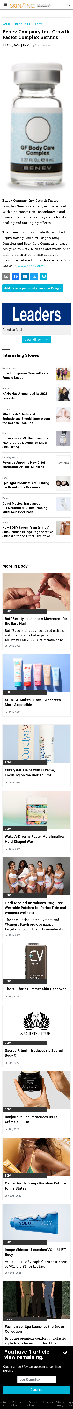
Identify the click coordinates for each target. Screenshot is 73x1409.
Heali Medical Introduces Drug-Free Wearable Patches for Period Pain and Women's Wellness (35, 908)
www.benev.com (31, 266)
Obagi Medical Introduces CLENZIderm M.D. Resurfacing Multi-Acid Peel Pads (24, 508)
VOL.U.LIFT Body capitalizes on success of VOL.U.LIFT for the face (36, 1264)
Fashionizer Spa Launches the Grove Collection (34, 1329)
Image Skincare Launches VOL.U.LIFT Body (35, 1252)
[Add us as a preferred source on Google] (43, 276)
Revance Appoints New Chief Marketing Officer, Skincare (24, 465)
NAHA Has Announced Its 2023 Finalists (24, 396)
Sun (7, 692)
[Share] (15, 276)
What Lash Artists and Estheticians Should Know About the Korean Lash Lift (26, 418)
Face (5, 478)
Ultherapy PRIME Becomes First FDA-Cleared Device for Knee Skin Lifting (26, 442)
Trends (6, 409)
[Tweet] (34, 276)
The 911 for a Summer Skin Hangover (35, 989)
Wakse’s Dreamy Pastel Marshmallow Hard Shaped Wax (34, 838)
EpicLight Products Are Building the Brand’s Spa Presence (25, 485)
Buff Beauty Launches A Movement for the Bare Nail (36, 621)
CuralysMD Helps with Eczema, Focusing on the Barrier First (30, 772)
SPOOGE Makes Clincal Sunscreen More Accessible (33, 702)
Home (6, 24)
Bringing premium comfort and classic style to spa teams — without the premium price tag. (35, 1343)
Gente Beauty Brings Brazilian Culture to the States (35, 1185)
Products (22, 24)
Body (38, 24)
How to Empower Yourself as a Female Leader (25, 375)
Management (9, 368)
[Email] (6, 276)
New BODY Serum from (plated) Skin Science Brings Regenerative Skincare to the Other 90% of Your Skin (27, 532)
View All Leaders (36, 340)
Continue (36, 1390)
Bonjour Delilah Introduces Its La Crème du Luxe (31, 1119)
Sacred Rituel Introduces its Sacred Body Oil (34, 1052)
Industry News (10, 457)
